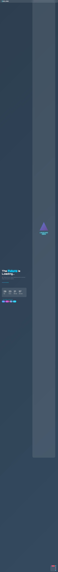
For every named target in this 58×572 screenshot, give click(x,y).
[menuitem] (53, 566)
